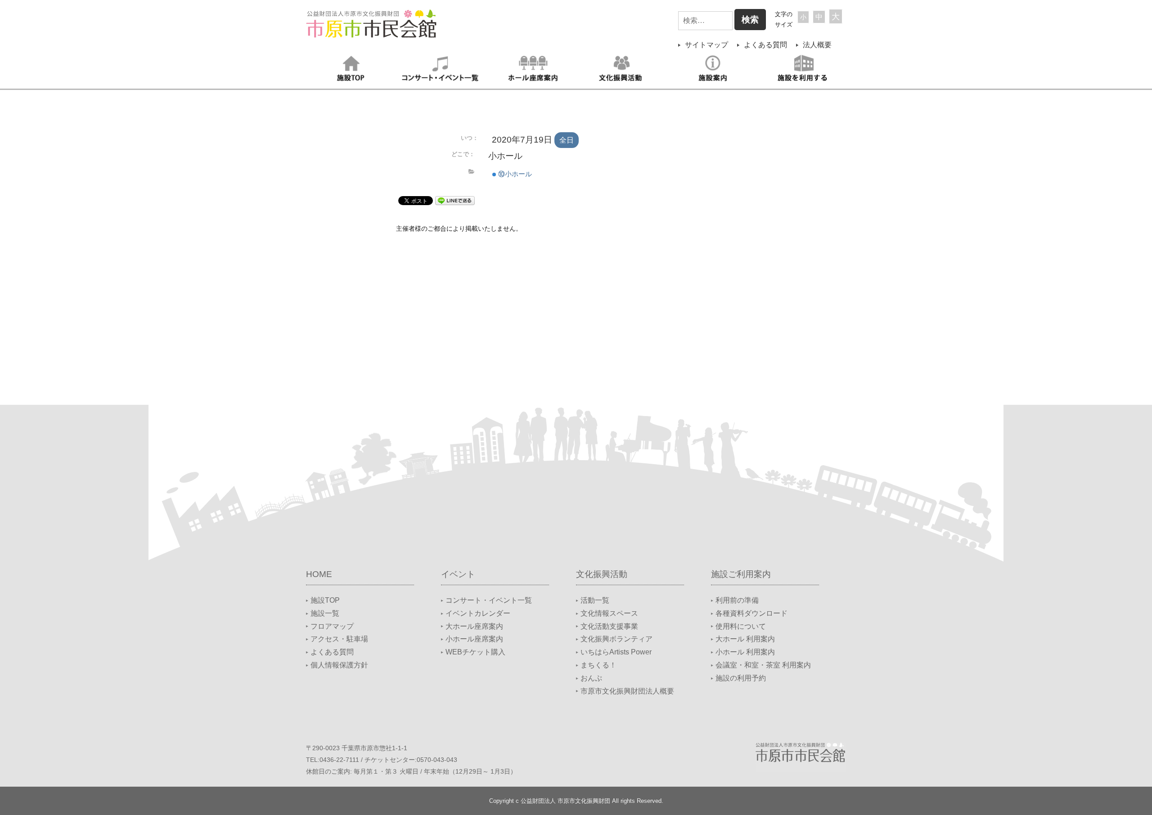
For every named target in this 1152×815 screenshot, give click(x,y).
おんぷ (591, 678)
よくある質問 (765, 45)
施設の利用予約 (741, 678)
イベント (458, 574)
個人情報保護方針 (339, 665)
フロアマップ (332, 626)
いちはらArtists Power (616, 652)
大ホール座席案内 (474, 626)
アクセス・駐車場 (339, 639)
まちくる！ (598, 665)
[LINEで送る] (455, 200)
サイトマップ (706, 45)
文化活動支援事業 (609, 626)
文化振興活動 (601, 574)
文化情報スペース (609, 613)
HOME (319, 574)
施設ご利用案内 (741, 574)
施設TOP (325, 600)
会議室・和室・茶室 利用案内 (763, 665)
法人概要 (817, 45)
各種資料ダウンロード (752, 613)
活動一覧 (594, 600)
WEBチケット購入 (475, 652)
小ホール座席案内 (474, 639)
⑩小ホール (514, 174)
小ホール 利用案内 (745, 652)
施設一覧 (324, 613)
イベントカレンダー (478, 613)
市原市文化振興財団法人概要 (627, 691)
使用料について (741, 626)
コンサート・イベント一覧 (489, 600)
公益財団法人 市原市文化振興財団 (565, 800)
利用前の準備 (737, 600)
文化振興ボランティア (616, 639)
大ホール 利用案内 (745, 639)
